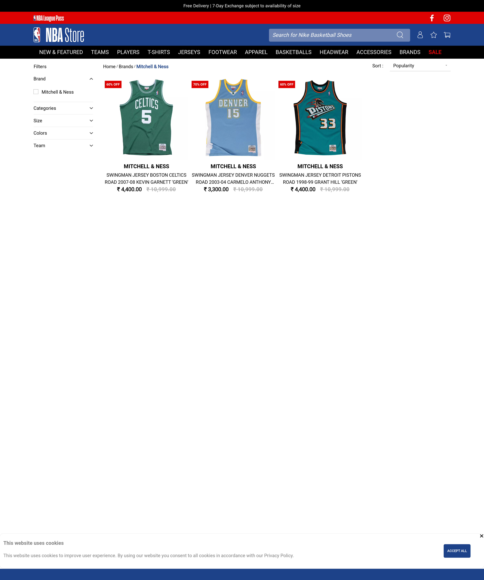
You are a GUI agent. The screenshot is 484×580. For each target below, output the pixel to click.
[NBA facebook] (432, 20)
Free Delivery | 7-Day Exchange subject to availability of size (242, 5)
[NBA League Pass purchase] (49, 18)
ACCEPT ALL (457, 551)
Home (109, 66)
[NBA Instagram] (447, 20)
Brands (126, 66)
